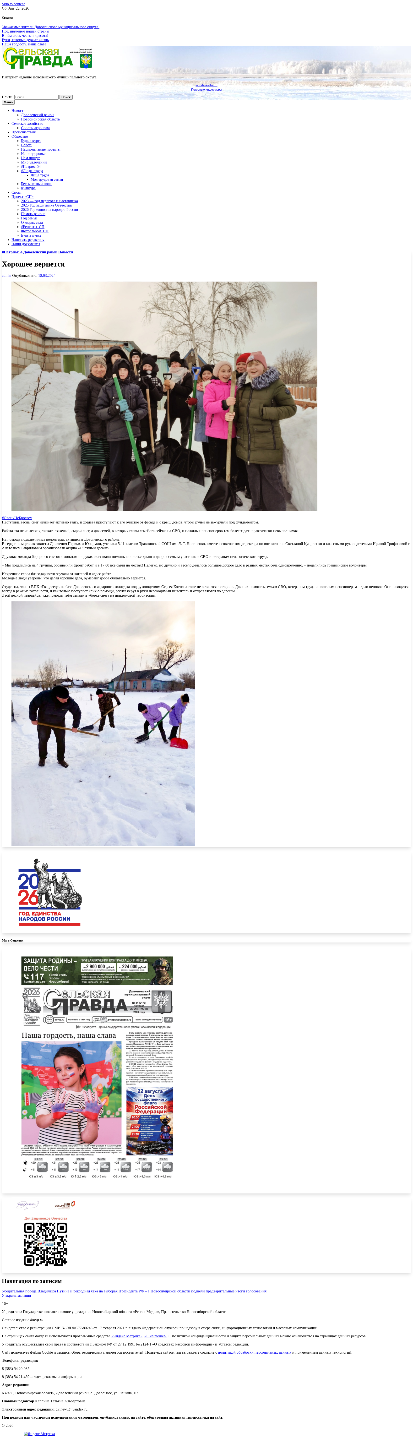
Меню (8, 102)
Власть (26, 145)
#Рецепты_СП (32, 227)
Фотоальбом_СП (35, 231)
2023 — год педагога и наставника (49, 201)
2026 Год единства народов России (49, 209)
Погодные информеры (206, 89)
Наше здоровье (33, 154)
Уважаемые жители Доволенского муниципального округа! (50, 27)
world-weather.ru (206, 85)
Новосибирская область (40, 119)
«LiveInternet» (155, 1336)
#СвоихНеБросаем (17, 518)
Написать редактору (27, 240)
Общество (19, 136)
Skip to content (13, 4)
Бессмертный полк (36, 184)
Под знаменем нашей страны (25, 31)
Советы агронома (35, 128)
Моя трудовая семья (47, 179)
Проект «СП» (22, 197)
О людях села (32, 222)
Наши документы (25, 244)
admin (6, 275)
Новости (18, 111)
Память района (33, 214)
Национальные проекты (40, 149)
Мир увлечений (34, 162)
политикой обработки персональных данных (255, 1352)
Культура (28, 188)
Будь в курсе (31, 141)
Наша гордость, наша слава (24, 44)
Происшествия (23, 132)
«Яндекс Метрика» (126, 1336)
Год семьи (29, 218)
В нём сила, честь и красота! (25, 35)
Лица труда (40, 175)
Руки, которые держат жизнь (25, 40)
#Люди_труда (32, 171)
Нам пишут (30, 158)
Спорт (16, 192)
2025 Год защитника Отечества (46, 205)
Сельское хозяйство (27, 123)
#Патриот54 (31, 166)
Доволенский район (37, 115)
